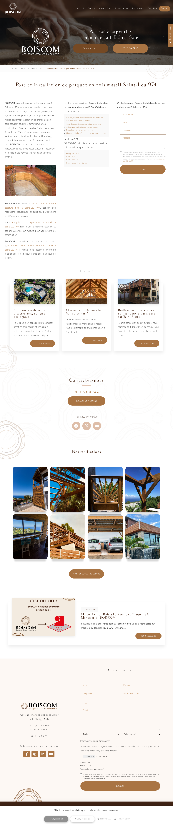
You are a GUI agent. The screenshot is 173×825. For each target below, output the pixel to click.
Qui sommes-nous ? (98, 9)
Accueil (80, 9)
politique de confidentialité (96, 779)
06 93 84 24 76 (130, 48)
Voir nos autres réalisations (86, 574)
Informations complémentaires (95, 741)
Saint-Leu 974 (35, 68)
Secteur (24, 68)
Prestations (120, 9)
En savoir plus (42, 343)
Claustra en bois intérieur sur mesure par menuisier (86, 133)
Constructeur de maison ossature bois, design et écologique (30, 314)
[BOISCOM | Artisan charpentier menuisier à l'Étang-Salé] (13, 8)
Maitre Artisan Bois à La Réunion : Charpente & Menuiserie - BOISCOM (115, 616)
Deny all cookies (83, 819)
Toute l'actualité (148, 636)
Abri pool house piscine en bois (78, 121)
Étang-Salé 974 (72, 154)
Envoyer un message (86, 401)
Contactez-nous (90, 48)
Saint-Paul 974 (72, 160)
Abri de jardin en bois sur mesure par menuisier (84, 118)
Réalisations (138, 9)
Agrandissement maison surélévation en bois (83, 124)
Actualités (152, 9)
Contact (164, 8)
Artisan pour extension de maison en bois (82, 127)
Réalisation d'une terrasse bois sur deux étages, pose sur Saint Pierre (136, 314)
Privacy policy (123, 819)
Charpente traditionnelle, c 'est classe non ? (85, 312)
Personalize (105, 819)
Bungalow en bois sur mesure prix (79, 130)
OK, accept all (57, 819)
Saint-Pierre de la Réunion (76, 163)
